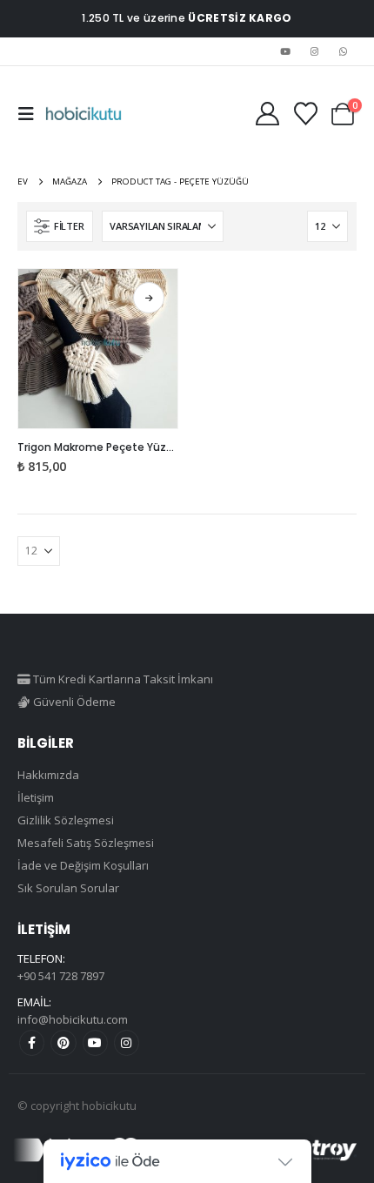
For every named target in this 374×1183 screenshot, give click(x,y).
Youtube (95, 1042)
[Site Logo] (83, 114)
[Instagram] (315, 51)
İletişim (35, 797)
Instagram (126, 1042)
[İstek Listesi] (305, 113)
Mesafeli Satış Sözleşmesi (85, 842)
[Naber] (343, 51)
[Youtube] (285, 51)
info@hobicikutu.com (72, 1019)
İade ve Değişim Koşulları (83, 865)
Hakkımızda (48, 775)
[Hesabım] (267, 113)
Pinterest (63, 1042)
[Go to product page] (97, 348)
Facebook (31, 1042)
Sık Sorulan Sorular (68, 888)
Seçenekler (148, 297)
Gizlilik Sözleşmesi (65, 820)
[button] (31, 114)
